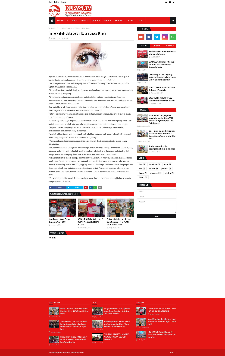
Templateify (59, 352)
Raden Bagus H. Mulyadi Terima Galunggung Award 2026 (59, 220)
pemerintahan (154, 164)
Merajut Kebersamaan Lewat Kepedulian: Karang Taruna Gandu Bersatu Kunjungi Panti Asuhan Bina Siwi (73, 339)
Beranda (52, 28)
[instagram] (165, 37)
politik (142, 164)
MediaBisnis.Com (78, 352)
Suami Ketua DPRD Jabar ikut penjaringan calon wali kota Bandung (162, 52)
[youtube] (166, 2)
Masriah (53, 38)
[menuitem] (52, 20)
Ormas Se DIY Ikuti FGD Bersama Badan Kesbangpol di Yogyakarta (162, 88)
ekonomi (142, 173)
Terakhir (156, 45)
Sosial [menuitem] (84, 20)
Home (50, 2)
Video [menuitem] (141, 20)
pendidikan (166, 168)
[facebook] (170, 2)
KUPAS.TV (173, 352)
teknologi (169, 173)
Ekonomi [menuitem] (118, 20)
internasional (155, 173)
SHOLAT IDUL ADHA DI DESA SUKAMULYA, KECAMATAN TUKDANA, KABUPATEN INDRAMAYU (117, 337)
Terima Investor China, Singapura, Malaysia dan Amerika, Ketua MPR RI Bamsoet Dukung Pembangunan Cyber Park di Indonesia (161, 119)
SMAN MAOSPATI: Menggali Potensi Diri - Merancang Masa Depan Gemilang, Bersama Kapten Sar (162, 64)
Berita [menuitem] (130, 20)
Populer (144, 45)
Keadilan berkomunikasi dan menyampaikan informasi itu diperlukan (162, 147)
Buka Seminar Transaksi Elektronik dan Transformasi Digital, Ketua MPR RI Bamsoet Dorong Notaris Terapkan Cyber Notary (162, 135)
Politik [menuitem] (95, 20)
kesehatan (153, 168)
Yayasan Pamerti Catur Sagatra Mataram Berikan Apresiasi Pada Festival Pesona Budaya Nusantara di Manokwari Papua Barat (73, 325)
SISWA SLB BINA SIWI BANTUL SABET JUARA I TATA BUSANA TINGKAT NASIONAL (90, 222)
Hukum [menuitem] (106, 20)
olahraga (142, 177)
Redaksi (56, 2)
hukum (167, 164)
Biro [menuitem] (73, 20)
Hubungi (63, 2)
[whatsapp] (173, 37)
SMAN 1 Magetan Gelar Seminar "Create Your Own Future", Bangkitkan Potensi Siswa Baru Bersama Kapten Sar (117, 324)
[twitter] (173, 2)
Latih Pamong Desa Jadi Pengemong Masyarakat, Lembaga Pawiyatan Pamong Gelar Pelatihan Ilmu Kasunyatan (162, 77)
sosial (142, 168)
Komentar (170, 45)
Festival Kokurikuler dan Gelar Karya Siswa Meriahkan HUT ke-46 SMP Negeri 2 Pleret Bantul (119, 222)
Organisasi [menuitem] (61, 20)
